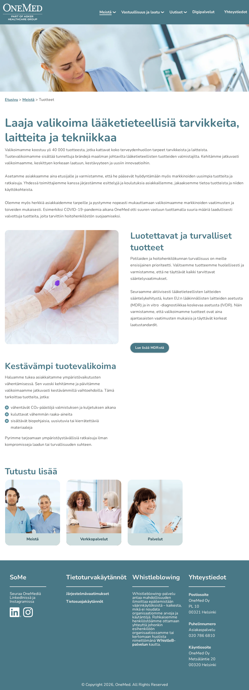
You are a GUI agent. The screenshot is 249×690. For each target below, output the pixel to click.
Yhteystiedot (235, 12)
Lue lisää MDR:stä (149, 347)
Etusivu (11, 99)
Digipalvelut (203, 12)
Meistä (105, 12)
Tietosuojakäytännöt (84, 601)
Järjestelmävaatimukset (87, 593)
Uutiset (176, 12)
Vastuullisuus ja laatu (140, 12)
